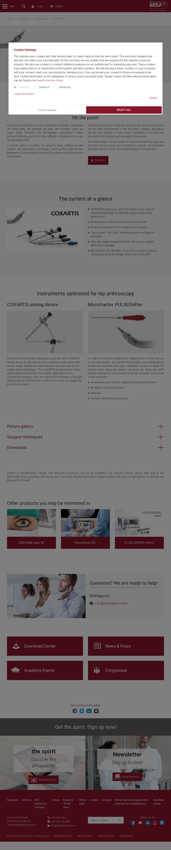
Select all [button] (124, 109)
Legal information (24, 93)
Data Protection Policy (50, 80)
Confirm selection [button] (47, 110)
